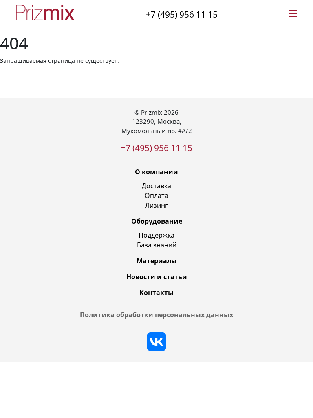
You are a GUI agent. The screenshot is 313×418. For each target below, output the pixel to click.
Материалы (157, 260)
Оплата (156, 195)
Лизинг (156, 205)
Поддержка (156, 235)
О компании (156, 171)
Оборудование (156, 221)
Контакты (156, 292)
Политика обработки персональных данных (156, 314)
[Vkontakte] (156, 341)
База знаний (156, 244)
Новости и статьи (156, 276)
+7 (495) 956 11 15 (182, 14)
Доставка (156, 185)
